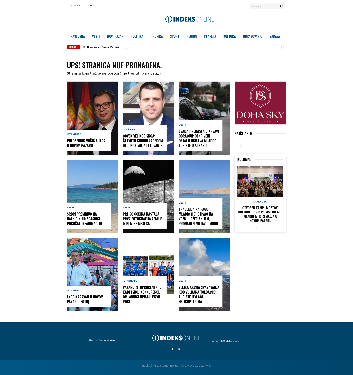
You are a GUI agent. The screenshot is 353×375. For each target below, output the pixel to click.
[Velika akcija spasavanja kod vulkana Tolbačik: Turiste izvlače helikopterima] (204, 274)
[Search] (281, 6)
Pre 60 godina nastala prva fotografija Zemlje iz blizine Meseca (142, 218)
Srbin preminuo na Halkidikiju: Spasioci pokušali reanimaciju (84, 218)
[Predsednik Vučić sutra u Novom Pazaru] (92, 118)
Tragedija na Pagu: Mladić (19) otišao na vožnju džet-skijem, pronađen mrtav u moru (198, 216)
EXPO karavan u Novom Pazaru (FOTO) (105, 47)
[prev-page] (237, 146)
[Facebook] (172, 349)
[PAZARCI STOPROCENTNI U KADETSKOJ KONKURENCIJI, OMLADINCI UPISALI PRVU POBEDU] (148, 274)
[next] (283, 47)
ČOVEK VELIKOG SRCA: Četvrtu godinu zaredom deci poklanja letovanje (143, 140)
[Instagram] (178, 349)
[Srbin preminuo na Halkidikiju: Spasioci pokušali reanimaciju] (92, 196)
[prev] (278, 47)
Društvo (129, 129)
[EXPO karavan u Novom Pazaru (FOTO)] (92, 274)
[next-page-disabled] (242, 146)
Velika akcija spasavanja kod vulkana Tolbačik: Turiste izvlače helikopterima (199, 294)
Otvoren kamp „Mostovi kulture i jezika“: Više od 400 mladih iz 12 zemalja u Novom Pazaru (260, 214)
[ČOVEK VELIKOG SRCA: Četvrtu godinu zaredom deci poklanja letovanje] (148, 118)
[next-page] (262, 227)
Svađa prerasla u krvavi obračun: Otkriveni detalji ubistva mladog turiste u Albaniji (199, 138)
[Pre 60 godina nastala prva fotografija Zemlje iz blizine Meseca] (148, 196)
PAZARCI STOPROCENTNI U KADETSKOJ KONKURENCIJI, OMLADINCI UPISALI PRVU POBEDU (142, 294)
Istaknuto (74, 134)
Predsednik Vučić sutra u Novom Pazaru (86, 143)
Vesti (70, 208)
